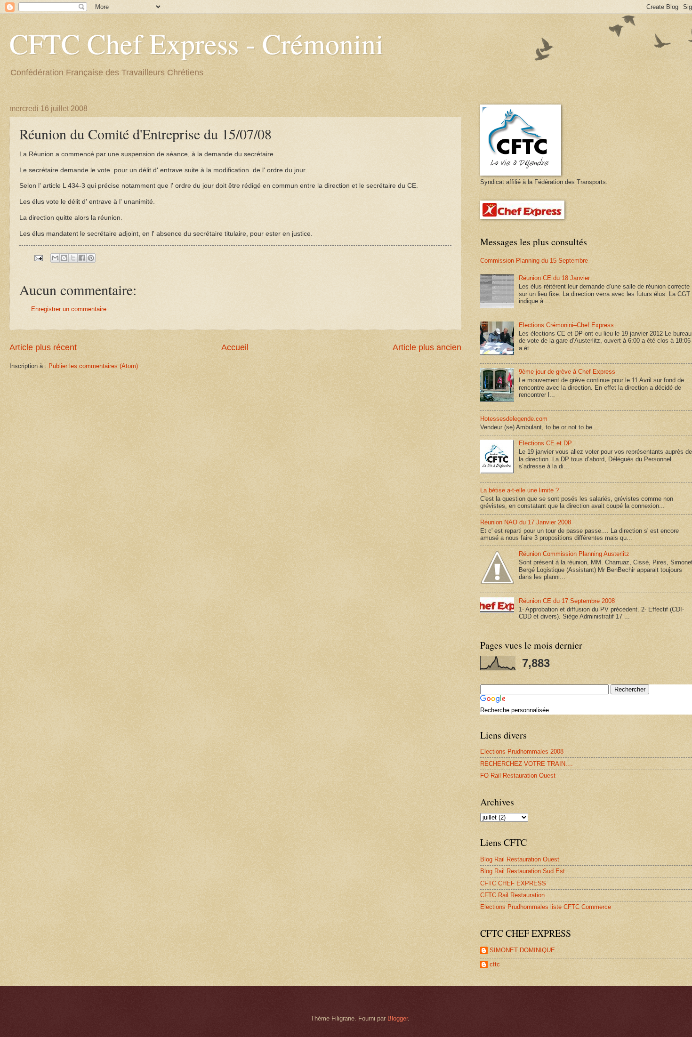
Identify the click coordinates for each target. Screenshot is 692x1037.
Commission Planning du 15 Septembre (534, 260)
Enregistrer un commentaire (68, 309)
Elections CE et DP (545, 443)
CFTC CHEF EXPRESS (513, 883)
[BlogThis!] (64, 258)
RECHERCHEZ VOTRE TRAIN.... (526, 763)
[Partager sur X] (73, 258)
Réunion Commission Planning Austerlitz (574, 553)
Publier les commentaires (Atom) (93, 366)
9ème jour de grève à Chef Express (567, 371)
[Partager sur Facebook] (82, 258)
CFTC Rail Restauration (512, 895)
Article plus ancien (427, 347)
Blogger (397, 1018)
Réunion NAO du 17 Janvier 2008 (525, 522)
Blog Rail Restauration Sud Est (522, 871)
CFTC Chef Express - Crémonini (196, 43)
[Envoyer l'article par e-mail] (38, 257)
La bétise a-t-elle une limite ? (519, 490)
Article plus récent (43, 347)
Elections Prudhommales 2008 (521, 751)
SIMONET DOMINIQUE (522, 950)
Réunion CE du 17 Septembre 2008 (567, 600)
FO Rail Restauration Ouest (517, 775)
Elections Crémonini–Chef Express (566, 325)
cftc (495, 964)
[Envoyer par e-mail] (55, 258)
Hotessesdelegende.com (513, 418)
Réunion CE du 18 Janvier (554, 277)
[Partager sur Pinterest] (91, 258)
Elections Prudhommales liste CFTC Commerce (545, 906)
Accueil (235, 347)
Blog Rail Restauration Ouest (519, 859)
